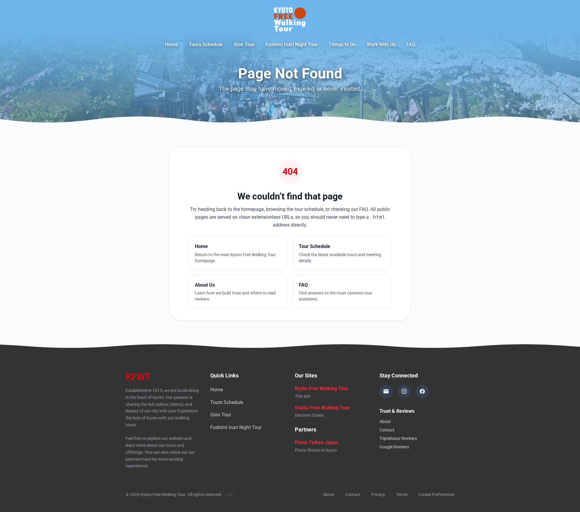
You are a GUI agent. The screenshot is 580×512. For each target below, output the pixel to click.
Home (171, 44)
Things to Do (342, 44)
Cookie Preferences (436, 494)
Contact (387, 430)
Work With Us (381, 44)
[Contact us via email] (386, 391)
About (385, 421)
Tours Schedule (206, 44)
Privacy (378, 494)
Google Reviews (394, 446)
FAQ (410, 44)
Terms (402, 494)
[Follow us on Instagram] (404, 391)
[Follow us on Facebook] (422, 391)
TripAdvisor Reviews (398, 438)
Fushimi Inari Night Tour (292, 44)
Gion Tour (244, 44)
